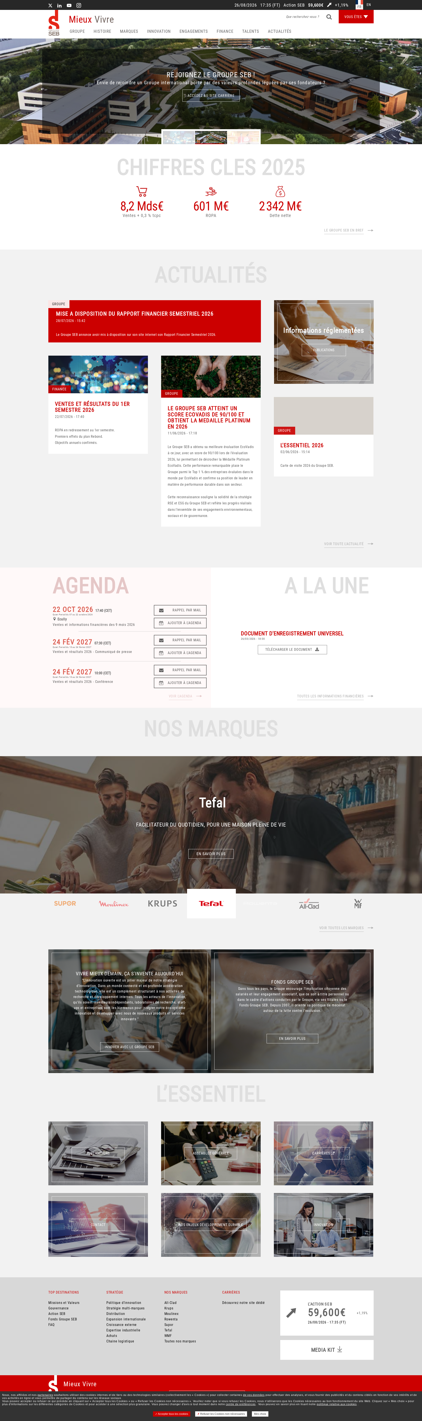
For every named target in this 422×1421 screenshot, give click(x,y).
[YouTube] (69, 6)
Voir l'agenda (180, 696)
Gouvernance (58, 1308)
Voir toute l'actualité (344, 544)
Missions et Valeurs (64, 1303)
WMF (168, 1336)
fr (359, 7)
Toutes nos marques (180, 1341)
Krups (168, 1308)
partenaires (45, 1395)
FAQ (51, 1325)
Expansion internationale (126, 1319)
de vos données (254, 1395)
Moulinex (171, 1314)
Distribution (115, 1314)
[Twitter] (50, 6)
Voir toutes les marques (341, 928)
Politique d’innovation (123, 1303)
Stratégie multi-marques (125, 1308)
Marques (129, 31)
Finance (225, 31)
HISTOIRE (102, 31)
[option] (211, 91)
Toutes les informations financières (330, 696)
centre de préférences (241, 1404)
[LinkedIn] (59, 6)
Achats (111, 1336)
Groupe (77, 31)
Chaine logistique (120, 1341)
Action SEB (56, 1314)
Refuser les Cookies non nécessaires (222, 1413)
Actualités (279, 31)
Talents (250, 31)
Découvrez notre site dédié (243, 1303)
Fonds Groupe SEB (62, 1319)
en (369, 5)
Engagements (194, 31)
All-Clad (170, 1303)
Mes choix (260, 1413)
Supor (168, 1325)
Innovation (159, 31)
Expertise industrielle (123, 1330)
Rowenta (171, 1319)
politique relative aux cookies (337, 1404)
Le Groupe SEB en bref (344, 230)
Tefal (168, 1330)
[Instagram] (78, 6)
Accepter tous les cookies (172, 1413)
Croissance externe (121, 1325)
